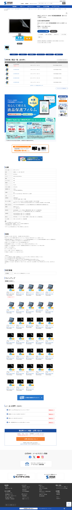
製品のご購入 (58, 485)
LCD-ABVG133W (11, 311)
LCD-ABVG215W (50, 342)
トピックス (24, 485)
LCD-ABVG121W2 (40, 294)
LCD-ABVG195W (50, 327)
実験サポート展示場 (43, 494)
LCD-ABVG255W (30, 373)
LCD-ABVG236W (30, 358)
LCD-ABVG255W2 (40, 373)
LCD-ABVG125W (16, 82)
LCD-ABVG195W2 (11, 342)
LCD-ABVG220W (11, 358)
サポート (22, 6)
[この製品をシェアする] (67, 13)
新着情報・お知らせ (26, 486)
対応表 (38, 6)
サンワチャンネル (55, 6)
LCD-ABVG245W (20, 373)
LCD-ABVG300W (20, 389)
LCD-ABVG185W (20, 327)
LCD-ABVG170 (40, 310)
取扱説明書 (24, 495)
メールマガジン (42, 492)
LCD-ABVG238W (40, 358)
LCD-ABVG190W (40, 327)
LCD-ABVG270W (50, 373)
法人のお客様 (7, 491)
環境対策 (58, 494)
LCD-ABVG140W (20, 311)
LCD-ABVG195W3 (20, 342)
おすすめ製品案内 (25, 491)
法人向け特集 (46, 6)
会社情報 (22, 3)
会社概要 (58, 492)
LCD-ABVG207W (40, 342)
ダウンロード (30, 6)
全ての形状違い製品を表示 (61, 59)
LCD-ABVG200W (30, 342)
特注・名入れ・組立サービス (10, 495)
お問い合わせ (41, 486)
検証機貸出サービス (9, 494)
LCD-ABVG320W (30, 389)
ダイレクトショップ (33, 3)
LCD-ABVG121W (16, 73)
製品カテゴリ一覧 (8, 488)
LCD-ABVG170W (50, 311)
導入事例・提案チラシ (9, 497)
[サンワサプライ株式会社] (8, 3)
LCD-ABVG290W (11, 389)
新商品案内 (24, 489)
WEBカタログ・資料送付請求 (45, 491)
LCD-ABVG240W (50, 358)
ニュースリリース (25, 488)
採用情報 (26, 3)
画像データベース (25, 498)
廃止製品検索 (41, 495)
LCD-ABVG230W (20, 358)
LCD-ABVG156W (30, 311)
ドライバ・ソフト (25, 497)
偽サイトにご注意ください (10, 504)
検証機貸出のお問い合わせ (28, 508)
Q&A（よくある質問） (43, 488)
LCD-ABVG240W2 (11, 373)
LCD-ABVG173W (11, 327)
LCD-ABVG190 (30, 326)
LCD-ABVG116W (16, 69)
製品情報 (14, 6)
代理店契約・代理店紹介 (10, 498)
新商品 (6, 486)
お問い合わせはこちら (31, 439)
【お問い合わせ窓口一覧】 (25, 444)
